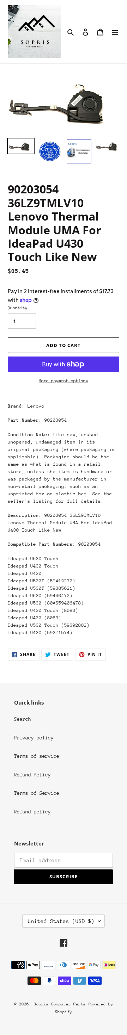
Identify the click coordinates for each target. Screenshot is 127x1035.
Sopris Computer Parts (60, 1004)
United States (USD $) (61, 921)
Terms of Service (36, 793)
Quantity (18, 307)
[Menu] (115, 31)
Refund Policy (32, 774)
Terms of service (36, 756)
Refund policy (32, 811)
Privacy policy (34, 737)
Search (22, 719)
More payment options (63, 380)
